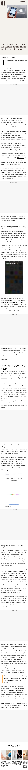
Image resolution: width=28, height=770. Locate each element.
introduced (12, 371)
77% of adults (20, 157)
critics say (9, 457)
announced (4, 378)
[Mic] (3, 3)
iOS (4, 368)
